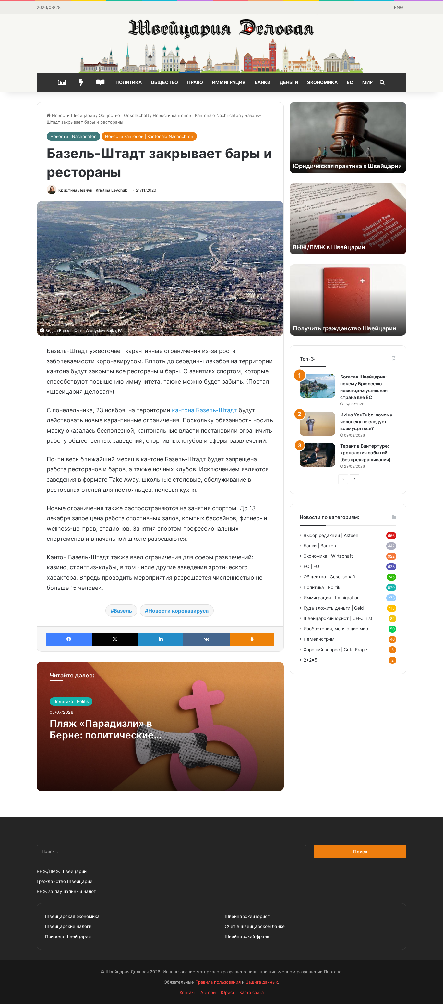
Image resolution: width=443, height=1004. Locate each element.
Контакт (188, 992)
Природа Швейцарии (68, 936)
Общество (164, 82)
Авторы (208, 992)
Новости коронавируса (178, 610)
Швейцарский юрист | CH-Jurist (338, 618)
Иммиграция (228, 82)
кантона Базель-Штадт (204, 410)
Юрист (228, 992)
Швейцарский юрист (247, 916)
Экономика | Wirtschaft (328, 556)
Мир (367, 82)
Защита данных (262, 982)
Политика (128, 82)
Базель (123, 610)
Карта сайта (251, 992)
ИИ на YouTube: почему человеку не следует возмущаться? (366, 421)
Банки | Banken (320, 545)
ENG (398, 7)
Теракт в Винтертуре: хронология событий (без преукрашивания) (365, 452)
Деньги (289, 82)
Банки (262, 82)
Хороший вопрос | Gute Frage (335, 649)
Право (195, 82)
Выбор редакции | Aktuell (331, 535)
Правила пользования (218, 982)
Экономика (322, 82)
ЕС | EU (311, 566)
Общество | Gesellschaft (124, 115)
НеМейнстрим (319, 639)
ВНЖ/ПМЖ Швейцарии (62, 871)
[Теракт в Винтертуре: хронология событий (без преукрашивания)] (317, 455)
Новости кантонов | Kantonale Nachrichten (197, 115)
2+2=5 (310, 660)
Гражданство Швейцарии (64, 881)
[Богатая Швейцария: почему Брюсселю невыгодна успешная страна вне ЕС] (317, 386)
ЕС (350, 82)
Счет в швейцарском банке (255, 926)
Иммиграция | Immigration (332, 597)
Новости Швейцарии (73, 115)
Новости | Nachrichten (73, 136)
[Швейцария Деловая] (221, 43)
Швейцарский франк (247, 936)
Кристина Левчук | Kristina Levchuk (92, 190)
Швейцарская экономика (72, 916)
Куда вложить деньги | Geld (334, 608)
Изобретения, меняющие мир (336, 628)
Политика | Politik (71, 701)
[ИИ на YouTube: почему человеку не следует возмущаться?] (317, 424)
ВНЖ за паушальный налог (66, 891)
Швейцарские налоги (68, 926)
